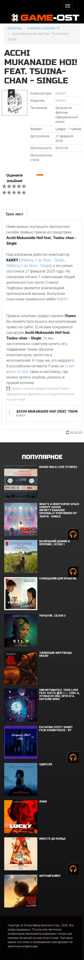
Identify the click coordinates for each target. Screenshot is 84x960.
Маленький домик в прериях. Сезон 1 (54, 543)
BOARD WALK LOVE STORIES (58, 467)
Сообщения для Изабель (57, 578)
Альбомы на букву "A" (43, 28)
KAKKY (61, 93)
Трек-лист (14, 214)
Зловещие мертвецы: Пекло (55, 654)
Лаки (43, 801)
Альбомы (15, 28)
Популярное (42, 457)
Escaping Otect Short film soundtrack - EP (56, 729)
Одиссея (45, 764)
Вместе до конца (52, 838)
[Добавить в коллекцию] (11, 93)
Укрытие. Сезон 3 (52, 615)
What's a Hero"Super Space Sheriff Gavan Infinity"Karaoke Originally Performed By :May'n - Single (59, 510)
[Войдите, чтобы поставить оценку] (4, 187)
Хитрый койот (50, 876)
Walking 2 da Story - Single (42, 260)
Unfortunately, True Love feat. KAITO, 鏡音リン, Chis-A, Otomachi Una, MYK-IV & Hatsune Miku (59, 694)
